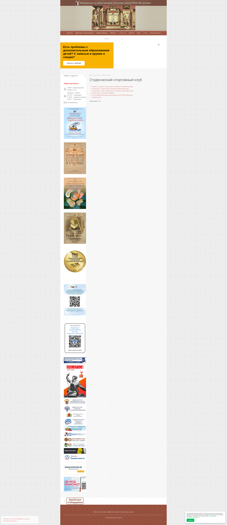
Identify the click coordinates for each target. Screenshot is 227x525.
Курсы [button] (139, 33)
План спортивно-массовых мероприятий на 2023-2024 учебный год (112, 95)
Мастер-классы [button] (155, 33)
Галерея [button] (131, 33)
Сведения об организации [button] (84, 33)
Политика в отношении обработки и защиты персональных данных (113, 512)
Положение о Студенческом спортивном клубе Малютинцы (110, 89)
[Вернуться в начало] (113, 15)
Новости (70, 33)
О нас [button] (145, 33)
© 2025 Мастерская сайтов (113, 518)
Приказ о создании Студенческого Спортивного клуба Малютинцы (112, 86)
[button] (75, 123)
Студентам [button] (122, 33)
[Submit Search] (122, 39)
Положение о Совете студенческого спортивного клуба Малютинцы (113, 91)
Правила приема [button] (101, 33)
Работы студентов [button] (70, 76)
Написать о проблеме (74, 63)
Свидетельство (97, 97)
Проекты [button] (113, 33)
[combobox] (113, 39)
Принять (190, 520)
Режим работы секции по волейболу (103, 93)
